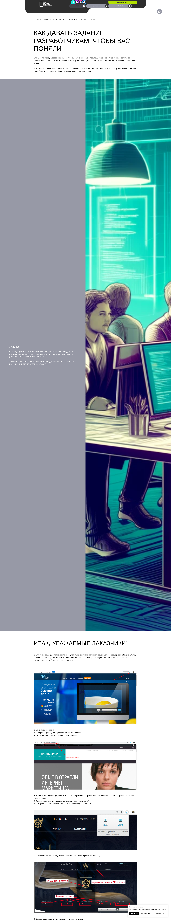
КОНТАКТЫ (77, 6)
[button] (118, 2)
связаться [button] (123, 2)
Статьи (54, 19)
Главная (36, 19)
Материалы (46, 19)
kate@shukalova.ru (96, 6)
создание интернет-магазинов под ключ (30, 364)
